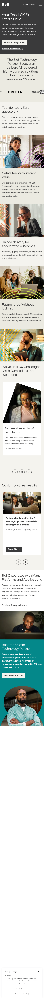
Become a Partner (11, 49)
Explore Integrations (13, 605)
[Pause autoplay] (22, 471)
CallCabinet (17, 448)
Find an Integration (14, 43)
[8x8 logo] (6, 5)
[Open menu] (40, 5)
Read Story (14, 549)
